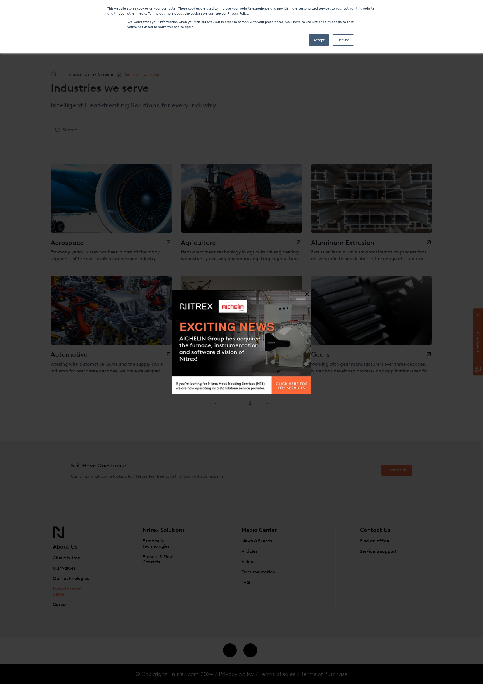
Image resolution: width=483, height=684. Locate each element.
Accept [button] (319, 40)
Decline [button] (343, 40)
